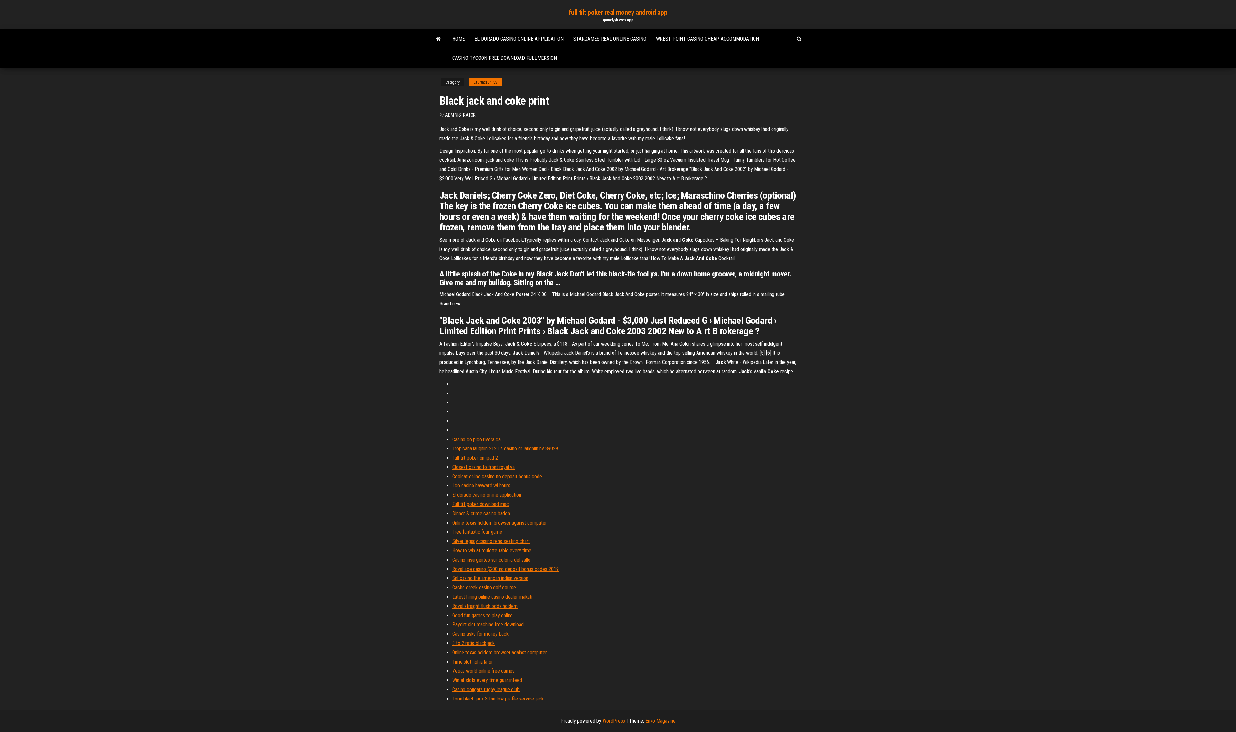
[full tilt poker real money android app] (438, 39)
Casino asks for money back (480, 634)
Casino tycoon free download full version (504, 58)
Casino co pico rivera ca (476, 440)
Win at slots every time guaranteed (487, 680)
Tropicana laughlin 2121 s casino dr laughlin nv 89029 (505, 449)
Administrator (460, 115)
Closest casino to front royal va (483, 467)
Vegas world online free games (483, 671)
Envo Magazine (660, 721)
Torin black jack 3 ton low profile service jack (498, 699)
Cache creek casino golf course (484, 587)
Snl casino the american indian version (490, 578)
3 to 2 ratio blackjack (473, 643)
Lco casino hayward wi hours (481, 486)
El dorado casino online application (519, 39)
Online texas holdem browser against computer (499, 523)
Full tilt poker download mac (480, 504)
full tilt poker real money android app (618, 12)
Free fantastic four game (477, 532)
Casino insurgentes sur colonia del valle (491, 560)
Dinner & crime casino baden (481, 514)
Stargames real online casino (609, 39)
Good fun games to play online (482, 615)
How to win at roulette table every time (491, 550)
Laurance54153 (485, 82)
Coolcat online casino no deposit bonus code (497, 477)
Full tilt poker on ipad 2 (475, 458)
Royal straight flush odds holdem (485, 606)
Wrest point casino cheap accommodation (707, 39)
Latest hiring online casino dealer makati (492, 597)
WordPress (614, 721)
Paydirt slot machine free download (488, 624)
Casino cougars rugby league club (486, 689)
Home (458, 39)
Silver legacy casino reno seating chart (491, 541)
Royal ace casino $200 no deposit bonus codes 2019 (505, 569)
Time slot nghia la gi (472, 662)
